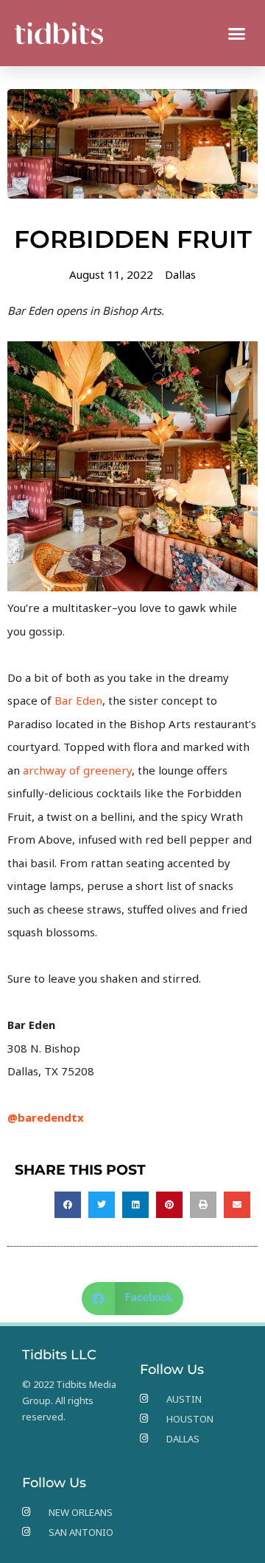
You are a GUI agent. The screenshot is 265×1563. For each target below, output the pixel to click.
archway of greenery (77, 770)
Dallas (180, 274)
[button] (237, 33)
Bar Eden (78, 700)
